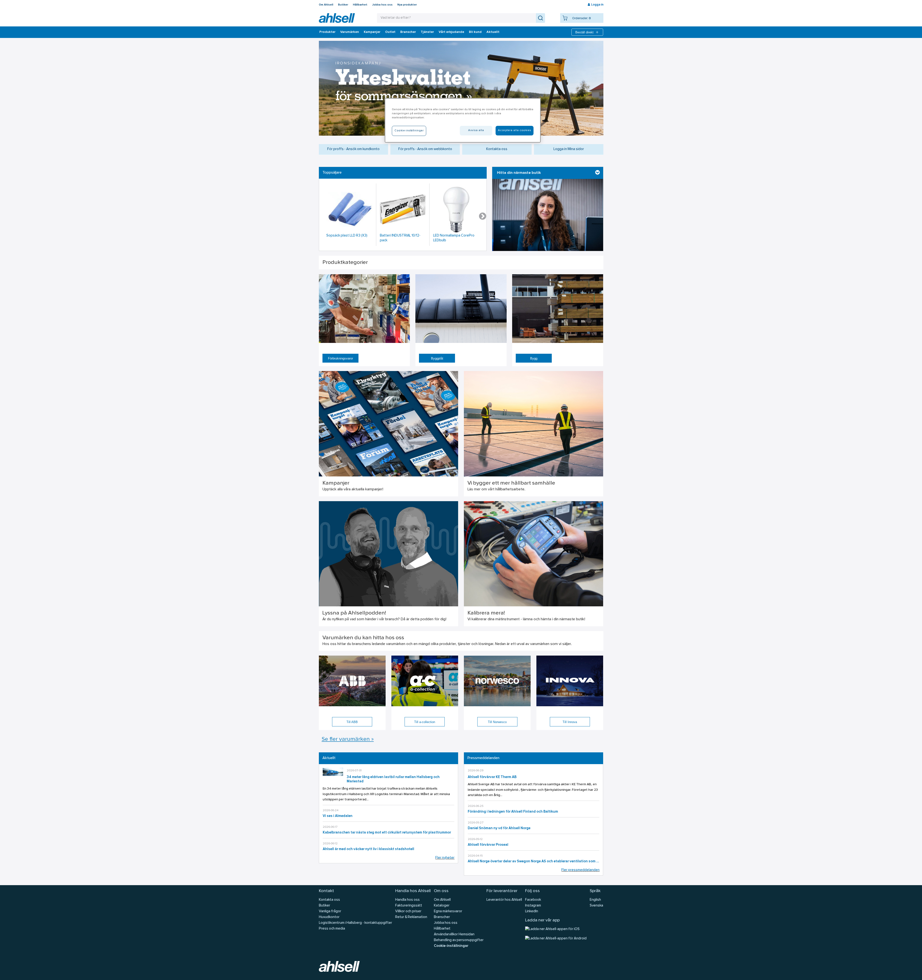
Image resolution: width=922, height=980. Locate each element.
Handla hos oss (407, 899)
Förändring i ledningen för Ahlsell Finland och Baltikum (513, 811)
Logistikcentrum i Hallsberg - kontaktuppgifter (355, 923)
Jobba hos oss (382, 5)
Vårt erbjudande (451, 32)
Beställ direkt (584, 32)
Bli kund (475, 32)
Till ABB (352, 722)
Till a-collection (424, 722)
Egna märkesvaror (448, 911)
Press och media (332, 928)
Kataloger (441, 905)
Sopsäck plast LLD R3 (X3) (346, 235)
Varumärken (349, 32)
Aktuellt (492, 32)
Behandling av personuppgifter (459, 940)
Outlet (390, 32)
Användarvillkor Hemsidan (454, 934)
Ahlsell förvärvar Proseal (488, 844)
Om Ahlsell (326, 5)
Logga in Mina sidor (568, 149)
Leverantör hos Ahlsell (504, 899)
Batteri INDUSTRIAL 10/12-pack (400, 238)
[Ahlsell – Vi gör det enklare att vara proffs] (337, 18)
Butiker (343, 5)
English (595, 899)
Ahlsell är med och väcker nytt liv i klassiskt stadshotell (368, 849)
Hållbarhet (360, 5)
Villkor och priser (408, 911)
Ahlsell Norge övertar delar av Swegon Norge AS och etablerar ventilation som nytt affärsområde (534, 861)
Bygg (533, 358)
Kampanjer (372, 32)
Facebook (533, 899)
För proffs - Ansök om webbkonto (425, 149)
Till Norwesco (497, 722)
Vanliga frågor (330, 911)
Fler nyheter (445, 857)
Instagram (533, 905)
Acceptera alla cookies (514, 130)
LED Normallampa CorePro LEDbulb (453, 238)
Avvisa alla (476, 130)
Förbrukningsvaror (340, 358)
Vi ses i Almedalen (337, 816)
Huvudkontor (329, 917)
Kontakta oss (496, 149)
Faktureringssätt (408, 905)
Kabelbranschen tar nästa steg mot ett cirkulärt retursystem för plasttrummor (387, 832)
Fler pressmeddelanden (580, 870)
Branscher (408, 32)
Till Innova (570, 722)
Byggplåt (437, 358)
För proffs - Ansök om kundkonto (353, 149)
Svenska (596, 905)
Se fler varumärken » (348, 739)
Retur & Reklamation (411, 917)
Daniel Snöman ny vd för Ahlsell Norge (499, 828)
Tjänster (427, 32)
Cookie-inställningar (451, 946)
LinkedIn (531, 911)
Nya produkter (407, 5)
